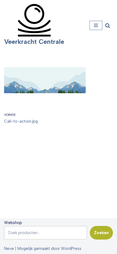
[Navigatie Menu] (96, 25)
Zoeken (101, 232)
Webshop (13, 222)
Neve (9, 248)
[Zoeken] (107, 25)
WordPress (71, 248)
